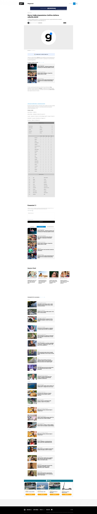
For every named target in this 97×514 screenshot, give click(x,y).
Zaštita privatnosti (65, 512)
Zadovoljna (35, 510)
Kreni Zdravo (51, 510)
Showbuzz (42, 510)
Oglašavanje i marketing (55, 512)
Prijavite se (41, 221)
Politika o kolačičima (70, 512)
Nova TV (24, 510)
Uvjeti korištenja (61, 512)
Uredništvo (50, 512)
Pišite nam (47, 512)
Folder (48, 510)
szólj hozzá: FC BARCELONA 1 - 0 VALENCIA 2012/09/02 (36, 103)
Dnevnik (29, 510)
